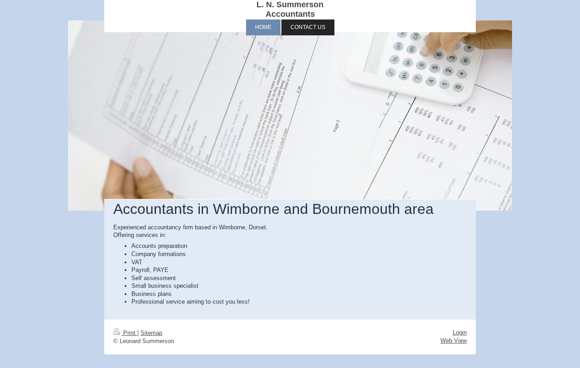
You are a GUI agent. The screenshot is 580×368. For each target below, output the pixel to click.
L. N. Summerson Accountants (290, 9)
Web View (453, 340)
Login (460, 332)
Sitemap (151, 332)
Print (129, 332)
